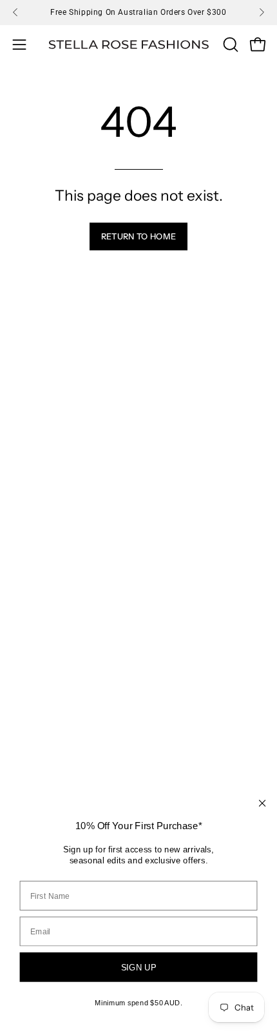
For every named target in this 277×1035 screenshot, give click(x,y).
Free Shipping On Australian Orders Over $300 (138, 12)
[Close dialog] (262, 803)
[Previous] (15, 12)
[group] (138, 12)
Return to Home (138, 236)
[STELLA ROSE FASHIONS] (128, 45)
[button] (229, 44)
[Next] (261, 12)
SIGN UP (138, 967)
